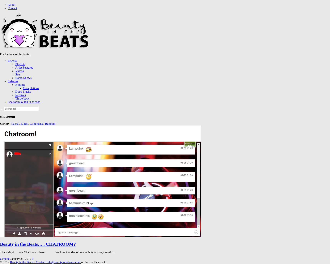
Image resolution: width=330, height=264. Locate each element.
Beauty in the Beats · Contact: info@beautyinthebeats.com (45, 262)
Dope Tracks (23, 91)
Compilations (31, 88)
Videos (19, 71)
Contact (12, 8)
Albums (20, 84)
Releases (13, 81)
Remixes (20, 95)
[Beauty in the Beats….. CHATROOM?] (100, 236)
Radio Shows (23, 77)
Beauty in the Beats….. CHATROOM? (38, 244)
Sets (17, 74)
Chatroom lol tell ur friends (24, 102)
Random (50, 123)
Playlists (20, 64)
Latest (15, 123)
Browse (12, 60)
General (5, 258)
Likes (24, 123)
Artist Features (24, 67)
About (11, 4)
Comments (36, 123)
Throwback (22, 98)
